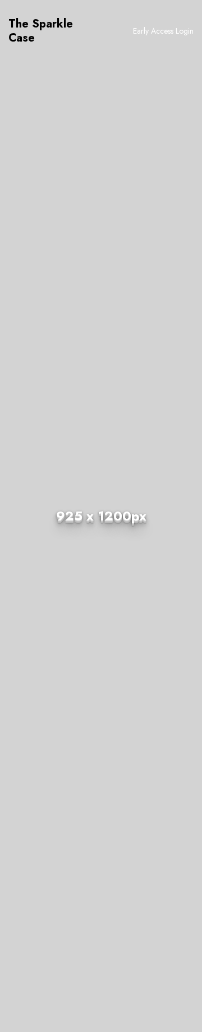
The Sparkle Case (40, 31)
